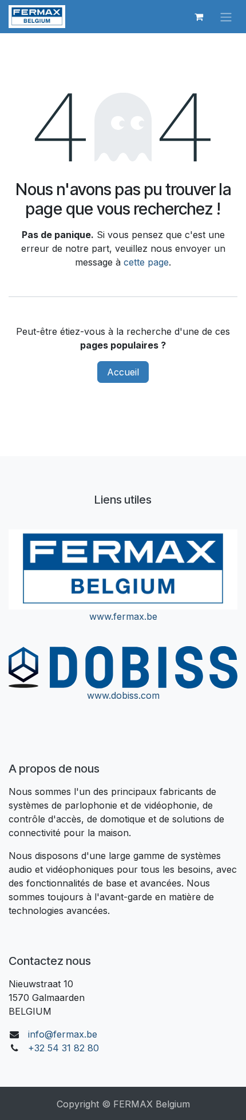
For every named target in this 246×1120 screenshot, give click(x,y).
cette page (146, 262)
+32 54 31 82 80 (63, 1048)
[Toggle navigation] (226, 17)
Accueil (123, 372)
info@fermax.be (62, 1034)
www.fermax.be (123, 616)
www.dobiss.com (123, 695)
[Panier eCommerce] (198, 16)
